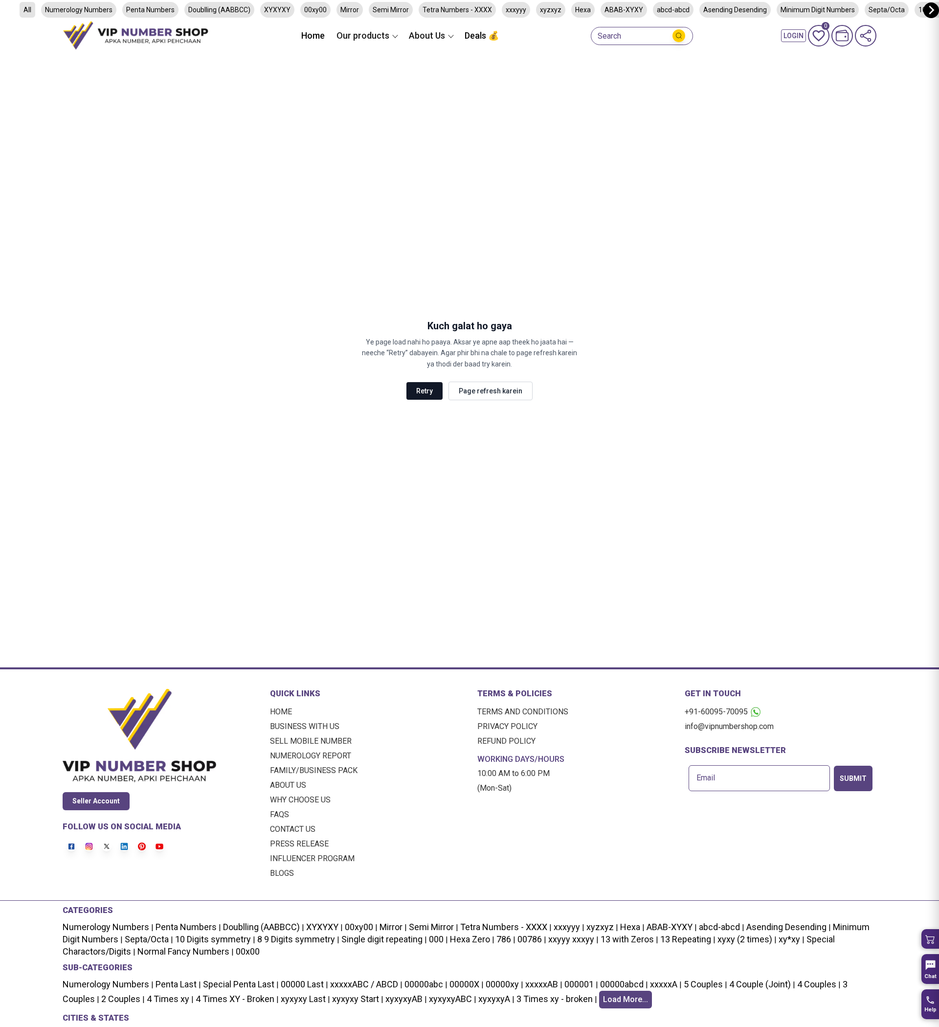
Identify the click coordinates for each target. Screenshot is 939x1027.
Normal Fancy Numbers (183, 951)
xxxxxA (663, 984)
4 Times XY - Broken (235, 999)
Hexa (583, 10)
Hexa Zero (470, 939)
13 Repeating (685, 939)
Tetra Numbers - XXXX (457, 10)
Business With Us (304, 726)
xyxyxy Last (303, 999)
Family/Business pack (314, 770)
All (27, 10)
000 (436, 939)
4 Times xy (168, 999)
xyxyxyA (494, 999)
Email (705, 778)
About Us (288, 785)
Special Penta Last (238, 984)
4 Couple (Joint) (760, 984)
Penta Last (176, 984)
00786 (529, 939)
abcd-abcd (673, 10)
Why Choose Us (300, 799)
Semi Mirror (391, 10)
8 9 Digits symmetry (296, 939)
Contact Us (292, 829)
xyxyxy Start (355, 999)
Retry (424, 391)
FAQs (279, 814)
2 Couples (120, 999)
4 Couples (816, 984)
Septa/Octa (887, 10)
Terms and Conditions (522, 711)
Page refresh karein (490, 391)
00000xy (502, 984)
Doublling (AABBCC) (219, 10)
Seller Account (96, 801)
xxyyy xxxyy (571, 939)
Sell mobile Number (311, 741)
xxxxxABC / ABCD (364, 984)
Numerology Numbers (78, 10)
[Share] (865, 35)
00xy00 (315, 10)
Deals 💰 (482, 35)
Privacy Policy (507, 726)
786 (503, 939)
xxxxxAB (541, 984)
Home (313, 35)
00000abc (423, 984)
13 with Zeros (627, 939)
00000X (464, 984)
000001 (579, 984)
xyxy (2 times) (744, 939)
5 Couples (703, 984)
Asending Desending (735, 10)
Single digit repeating (382, 939)
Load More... (625, 999)
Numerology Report (310, 755)
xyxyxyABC (450, 999)
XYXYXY (277, 10)
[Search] (678, 35)
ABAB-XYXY (623, 10)
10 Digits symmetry (213, 939)
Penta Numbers (150, 10)
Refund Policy (506, 741)
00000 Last (302, 984)
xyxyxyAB (404, 999)
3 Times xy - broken (554, 999)
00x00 (248, 951)
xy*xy (789, 939)
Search (609, 36)
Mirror (349, 10)
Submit (853, 778)
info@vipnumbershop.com (729, 726)
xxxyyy (516, 10)
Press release (299, 843)
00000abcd (622, 984)
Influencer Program (312, 858)
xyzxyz (550, 10)
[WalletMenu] (842, 35)
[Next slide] (931, 10)
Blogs (282, 873)
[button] (930, 939)
